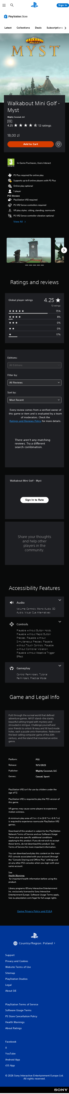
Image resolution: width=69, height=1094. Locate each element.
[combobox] (34, 365)
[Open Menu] (4, 5)
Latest (8, 27)
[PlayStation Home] (34, 5)
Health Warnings (16, 875)
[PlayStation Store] (16, 16)
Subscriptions (55, 27)
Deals (38, 27)
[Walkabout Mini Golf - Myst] (29, 250)
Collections (23, 27)
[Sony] (61, 1092)
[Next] (64, 250)
